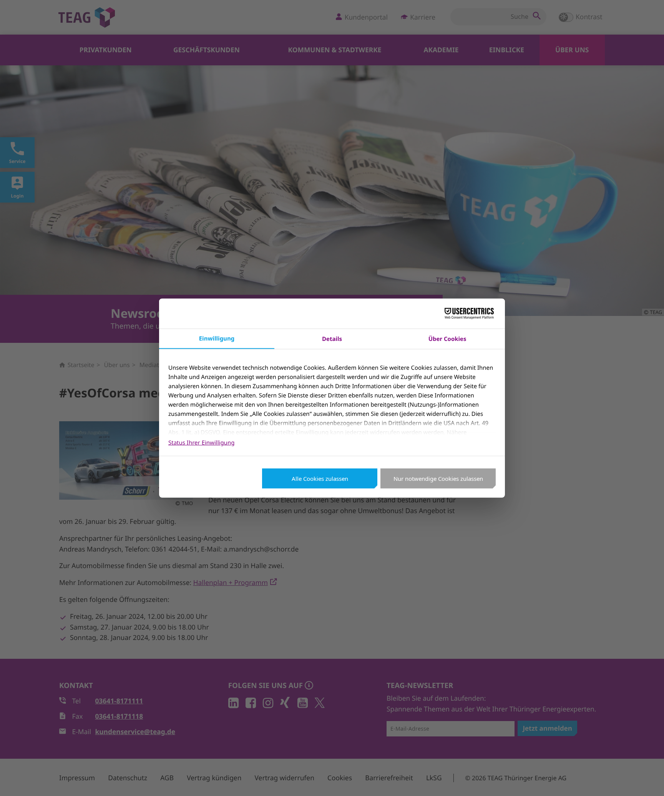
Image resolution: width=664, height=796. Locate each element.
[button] (647, 779)
